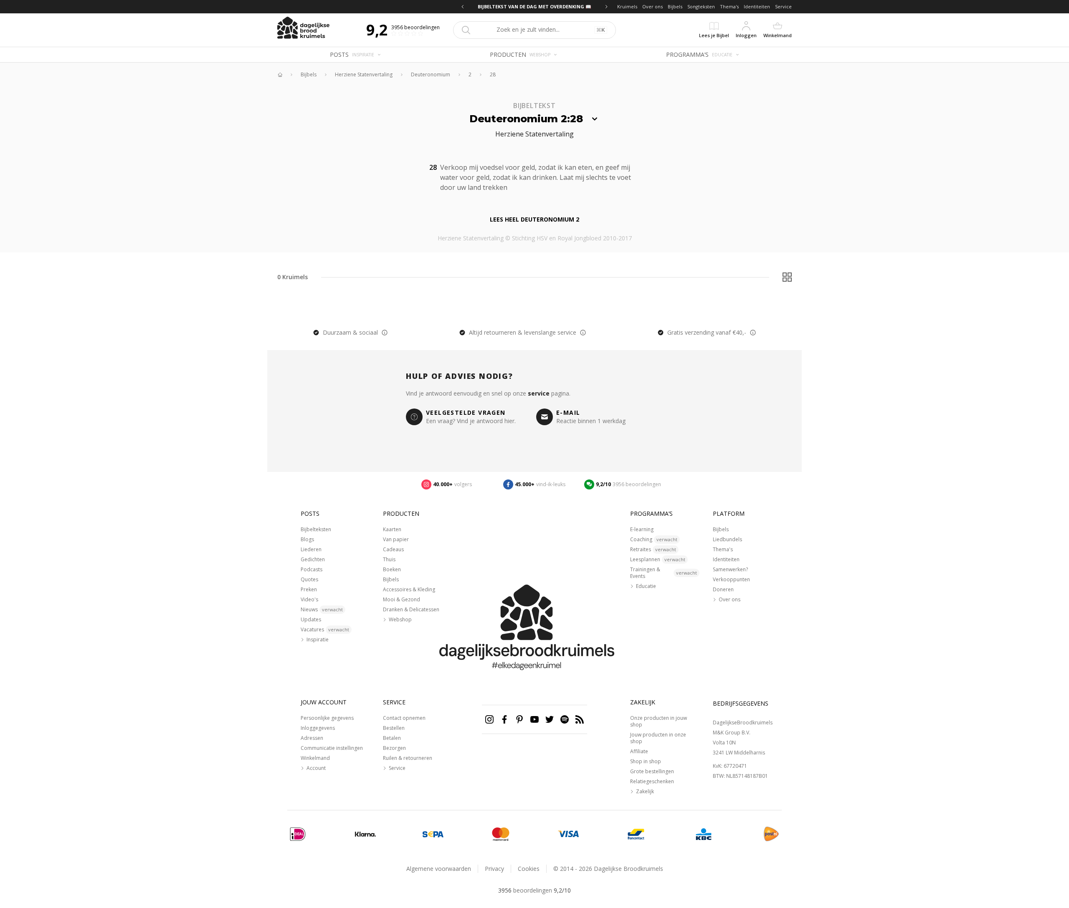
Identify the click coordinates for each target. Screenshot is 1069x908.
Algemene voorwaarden (438, 869)
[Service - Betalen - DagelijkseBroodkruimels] (297, 834)
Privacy (494, 869)
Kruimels (627, 6)
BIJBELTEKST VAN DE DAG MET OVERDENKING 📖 (534, 6)
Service (783, 6)
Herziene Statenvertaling (364, 74)
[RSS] (579, 719)
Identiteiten (757, 6)
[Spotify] (564, 719)
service (539, 393)
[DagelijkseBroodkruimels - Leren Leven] (279, 74)
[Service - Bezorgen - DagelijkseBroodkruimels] (771, 834)
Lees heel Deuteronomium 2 (534, 219)
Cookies (529, 869)
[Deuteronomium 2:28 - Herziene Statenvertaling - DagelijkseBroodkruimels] (512, 186)
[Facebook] (504, 719)
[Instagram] (489, 719)
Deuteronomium (430, 74)
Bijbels (675, 6)
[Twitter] (549, 719)
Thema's (729, 6)
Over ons (652, 6)
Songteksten (701, 6)
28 (493, 74)
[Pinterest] (519, 719)
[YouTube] (534, 719)
